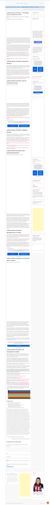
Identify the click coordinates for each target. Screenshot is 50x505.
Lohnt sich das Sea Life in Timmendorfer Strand (22, 415)
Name (8, 453)
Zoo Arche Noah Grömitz (15, 434)
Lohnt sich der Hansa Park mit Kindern (17, 416)
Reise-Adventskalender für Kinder (21, 384)
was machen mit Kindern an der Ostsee (16, 431)
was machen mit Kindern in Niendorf (11, 432)
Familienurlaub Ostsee (17, 412)
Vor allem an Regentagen (10, 103)
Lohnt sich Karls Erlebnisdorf (23, 418)
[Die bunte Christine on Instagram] (42, 3)
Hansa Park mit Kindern (26, 413)
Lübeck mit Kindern (15, 420)
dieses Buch (18, 374)
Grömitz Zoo (11, 413)
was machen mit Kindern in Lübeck (25, 431)
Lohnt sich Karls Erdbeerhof (16, 418)
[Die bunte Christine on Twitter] (40, 3)
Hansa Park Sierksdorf (9, 414)
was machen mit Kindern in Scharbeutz (21, 432)
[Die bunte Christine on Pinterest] (41, 3)
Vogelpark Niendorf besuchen (25, 428)
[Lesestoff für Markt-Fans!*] (36, 181)
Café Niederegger (20, 238)
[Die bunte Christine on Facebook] (39, 3)
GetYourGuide (11, 248)
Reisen (25, 16)
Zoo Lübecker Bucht (25, 434)
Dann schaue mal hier (19, 377)
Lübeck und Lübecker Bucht (21, 16)
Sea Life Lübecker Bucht (11, 426)
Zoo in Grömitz (21, 434)
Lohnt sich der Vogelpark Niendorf (13, 417)
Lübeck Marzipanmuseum (10, 420)
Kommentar (8, 446)
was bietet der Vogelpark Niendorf (11, 429)
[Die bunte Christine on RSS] (43, 3)
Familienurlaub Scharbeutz (24, 412)
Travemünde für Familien (12, 428)
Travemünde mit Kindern (18, 428)
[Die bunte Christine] (38, 24)
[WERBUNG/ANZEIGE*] (36, 191)
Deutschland (16, 16)
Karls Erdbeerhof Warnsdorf (16, 414)
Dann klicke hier (27, 380)
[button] (8, 390)
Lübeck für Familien (20, 419)
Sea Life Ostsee (16, 426)
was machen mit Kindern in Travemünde (20, 433)
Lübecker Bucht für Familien (22, 420)
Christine (8, 16)
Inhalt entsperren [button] (13, 125)
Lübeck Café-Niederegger (14, 419)
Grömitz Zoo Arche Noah (17, 413)
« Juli (7, 483)
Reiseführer (22, 373)
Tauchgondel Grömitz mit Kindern (13, 427)
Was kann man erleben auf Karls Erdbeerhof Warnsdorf (22, 429)
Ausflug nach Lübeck (23, 234)
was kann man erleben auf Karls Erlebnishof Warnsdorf (13, 430)
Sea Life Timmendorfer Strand (22, 426)
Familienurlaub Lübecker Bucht (10, 412)
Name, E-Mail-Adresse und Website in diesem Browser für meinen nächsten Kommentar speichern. (18, 464)
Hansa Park (21, 413)
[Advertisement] (38, 219)
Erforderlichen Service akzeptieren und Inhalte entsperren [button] (24, 125)
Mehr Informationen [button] (18, 256)
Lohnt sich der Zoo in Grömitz (21, 417)
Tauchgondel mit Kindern (21, 427)
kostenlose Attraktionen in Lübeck (24, 414)
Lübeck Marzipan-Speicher (26, 419)
